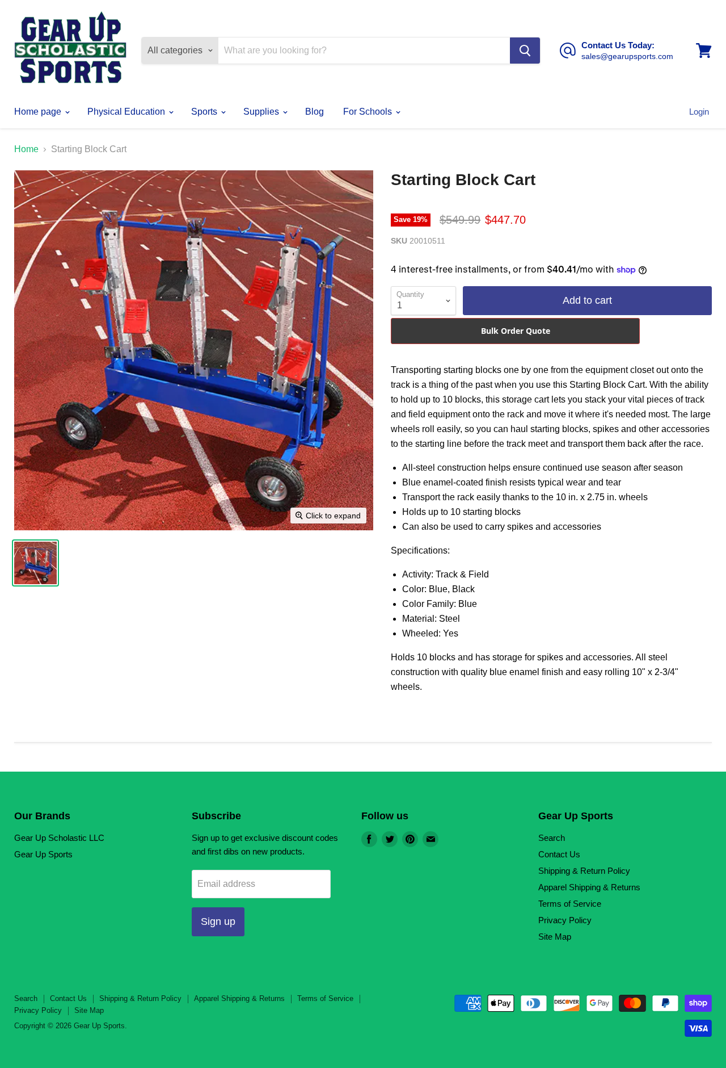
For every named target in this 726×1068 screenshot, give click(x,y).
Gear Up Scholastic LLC (59, 838)
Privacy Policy (565, 920)
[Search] (525, 50)
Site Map (554, 936)
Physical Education (127, 111)
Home (26, 149)
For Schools (368, 111)
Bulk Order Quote (515, 330)
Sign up (218, 921)
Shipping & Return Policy (584, 871)
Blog (314, 111)
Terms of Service (569, 903)
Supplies (262, 111)
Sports (205, 111)
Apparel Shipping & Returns (589, 887)
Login (699, 111)
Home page (39, 111)
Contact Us (559, 854)
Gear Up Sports (43, 854)
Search (551, 838)
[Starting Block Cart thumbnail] (35, 563)
